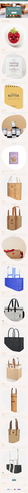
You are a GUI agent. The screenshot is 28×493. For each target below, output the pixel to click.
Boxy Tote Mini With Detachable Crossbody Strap (7, 474)
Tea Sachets (3, 140)
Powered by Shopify (10, 490)
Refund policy (14, 490)
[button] (1, 2)
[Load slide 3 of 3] (15, 18)
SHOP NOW (14, 12)
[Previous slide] (11, 19)
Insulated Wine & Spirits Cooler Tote (6, 413)
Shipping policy (24, 490)
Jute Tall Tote (3, 383)
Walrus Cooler (3, 231)
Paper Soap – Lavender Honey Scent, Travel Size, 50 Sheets (8, 170)
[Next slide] (16, 19)
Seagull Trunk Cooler (4, 322)
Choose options (14, 52)
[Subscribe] (13, 485)
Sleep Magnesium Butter (4, 79)
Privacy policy (17, 490)
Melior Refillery (7, 490)
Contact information (24, 491)
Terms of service (21, 490)
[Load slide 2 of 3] (14, 18)
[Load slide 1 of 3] (12, 18)
